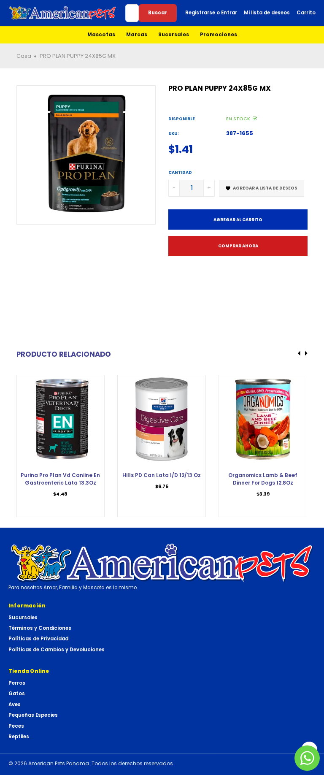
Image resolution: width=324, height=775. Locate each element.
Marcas (136, 34)
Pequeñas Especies (33, 715)
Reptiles (18, 736)
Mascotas (101, 34)
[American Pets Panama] (62, 12)
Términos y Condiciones (39, 628)
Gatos (16, 693)
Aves (14, 704)
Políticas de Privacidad (38, 638)
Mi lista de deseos (267, 12)
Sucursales (173, 34)
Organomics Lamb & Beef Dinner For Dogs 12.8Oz (262, 479)
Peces (16, 726)
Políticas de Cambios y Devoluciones (56, 649)
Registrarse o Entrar (211, 12)
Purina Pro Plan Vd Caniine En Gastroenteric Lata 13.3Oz (60, 479)
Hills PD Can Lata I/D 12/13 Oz (161, 475)
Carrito (306, 12)
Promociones (218, 34)
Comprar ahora (238, 246)
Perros (16, 683)
